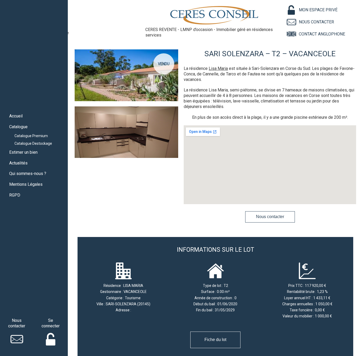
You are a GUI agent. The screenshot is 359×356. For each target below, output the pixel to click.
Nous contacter (270, 216)
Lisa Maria (218, 68)
